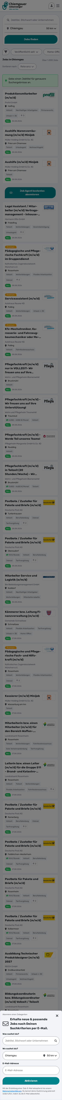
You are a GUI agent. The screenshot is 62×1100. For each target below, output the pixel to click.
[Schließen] (57, 1015)
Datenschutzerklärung (12, 1091)
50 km (50, 1055)
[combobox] (29, 1041)
